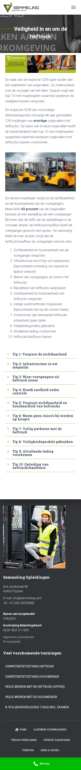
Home (23, 729)
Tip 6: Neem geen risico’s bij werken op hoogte (42, 417)
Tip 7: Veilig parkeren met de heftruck (37, 430)
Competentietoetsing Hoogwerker (32, 676)
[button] (40, 354)
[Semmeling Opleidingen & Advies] (22, 7)
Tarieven (28, 750)
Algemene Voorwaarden (49, 729)
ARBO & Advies (49, 750)
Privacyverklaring (24, 740)
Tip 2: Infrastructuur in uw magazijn (35, 365)
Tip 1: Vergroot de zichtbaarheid (39, 354)
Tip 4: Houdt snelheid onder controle (35, 391)
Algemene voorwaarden (18, 637)
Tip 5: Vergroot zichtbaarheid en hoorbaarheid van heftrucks (39, 404)
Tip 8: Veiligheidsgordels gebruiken (42, 441)
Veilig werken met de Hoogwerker (31, 697)
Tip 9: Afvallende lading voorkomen (33, 453)
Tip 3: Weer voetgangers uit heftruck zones (35, 378)
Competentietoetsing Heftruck (29, 666)
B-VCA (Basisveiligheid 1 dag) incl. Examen (37, 707)
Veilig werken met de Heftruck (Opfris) (35, 686)
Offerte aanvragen (57, 740)
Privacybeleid (11, 641)
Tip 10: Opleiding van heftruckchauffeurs (30, 466)
